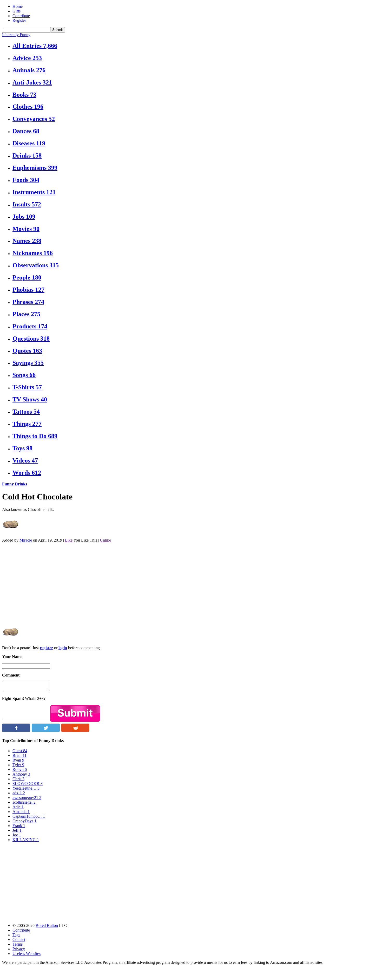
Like (69, 540)
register (46, 648)
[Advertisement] (158, 583)
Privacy (18, 949)
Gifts (16, 11)
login (62, 648)
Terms (17, 944)
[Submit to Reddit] (75, 730)
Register (19, 20)
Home (17, 6)
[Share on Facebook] (16, 730)
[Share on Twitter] (46, 730)
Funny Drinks (14, 484)
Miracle (25, 540)
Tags (16, 935)
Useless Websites (26, 953)
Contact (18, 939)
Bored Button (47, 925)
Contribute (21, 16)
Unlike (105, 540)
